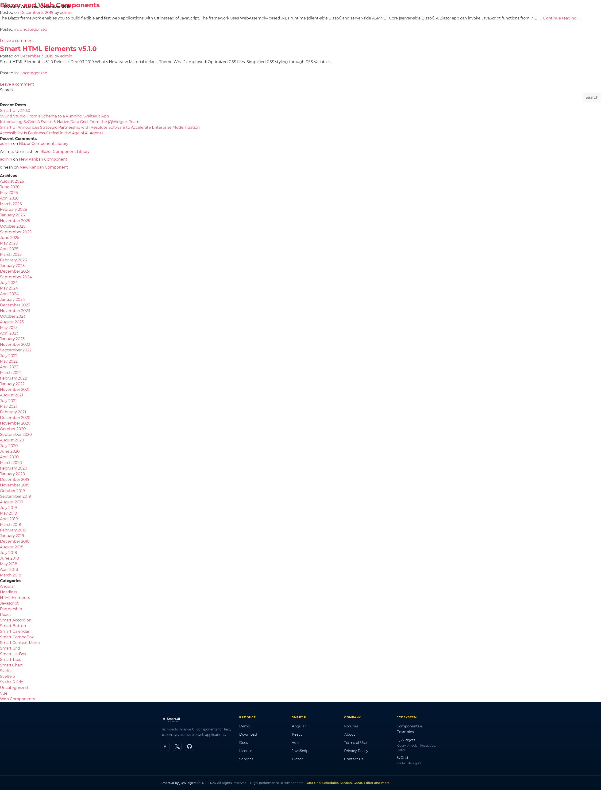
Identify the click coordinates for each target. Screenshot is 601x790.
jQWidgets (406, 740)
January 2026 (12, 215)
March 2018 (10, 575)
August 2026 (12, 181)
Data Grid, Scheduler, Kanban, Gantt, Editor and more (347, 783)
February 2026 (13, 209)
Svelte (6, 671)
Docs (298, 22)
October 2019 (12, 491)
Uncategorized (33, 73)
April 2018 (9, 569)
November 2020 (15, 423)
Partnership (11, 609)
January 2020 (12, 474)
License (325, 22)
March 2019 (10, 524)
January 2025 (12, 265)
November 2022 (15, 344)
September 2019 (15, 496)
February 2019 (13, 530)
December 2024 (15, 271)
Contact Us (353, 759)
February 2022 (13, 378)
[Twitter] (177, 746)
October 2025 (12, 226)
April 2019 (9, 519)
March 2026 (11, 204)
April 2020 (9, 457)
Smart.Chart (11, 665)
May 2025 (9, 243)
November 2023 (15, 310)
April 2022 (9, 367)
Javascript (9, 603)
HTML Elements (15, 597)
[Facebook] (165, 746)
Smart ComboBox (17, 637)
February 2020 (13, 468)
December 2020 (15, 417)
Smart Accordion (15, 620)
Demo (244, 726)
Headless (8, 592)
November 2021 (14, 389)
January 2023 (12, 339)
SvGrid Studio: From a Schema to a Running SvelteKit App (54, 116)
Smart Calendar (14, 631)
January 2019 (12, 536)
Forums (351, 726)
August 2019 (11, 502)
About (349, 734)
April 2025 (9, 249)
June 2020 (10, 451)
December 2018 (15, 541)
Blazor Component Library (43, 143)
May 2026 (9, 192)
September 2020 (16, 434)
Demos (265, 23)
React (5, 614)
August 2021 (11, 395)
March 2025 (11, 254)
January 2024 (12, 299)
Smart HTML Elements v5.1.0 (48, 49)
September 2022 (15, 350)
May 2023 (9, 327)
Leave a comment (17, 84)
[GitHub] (189, 746)
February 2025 (13, 260)
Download (357, 22)
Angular (7, 586)
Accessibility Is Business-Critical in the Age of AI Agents (51, 133)
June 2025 (9, 237)
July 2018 (8, 552)
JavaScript (301, 751)
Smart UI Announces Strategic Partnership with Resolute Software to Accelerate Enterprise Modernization (100, 127)
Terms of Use (355, 742)
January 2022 (12, 384)
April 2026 (9, 198)
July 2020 (9, 446)
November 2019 (15, 485)
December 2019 (15, 479)
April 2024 (9, 294)
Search (6, 90)
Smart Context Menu (20, 642)
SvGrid (402, 757)
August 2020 (12, 440)
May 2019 (8, 513)
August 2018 (11, 547)
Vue (4, 693)
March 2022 (11, 372)
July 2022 (8, 356)
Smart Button (13, 626)
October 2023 (12, 316)
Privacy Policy (356, 751)
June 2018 (9, 558)
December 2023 (15, 305)
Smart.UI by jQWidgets (178, 783)
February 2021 (13, 412)
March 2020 (11, 462)
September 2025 (15, 232)
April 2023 (9, 333)
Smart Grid (10, 648)
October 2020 (13, 429)
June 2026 (9, 187)
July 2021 (8, 401)
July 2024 (9, 282)
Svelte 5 (7, 676)
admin (66, 56)
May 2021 (8, 406)
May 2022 (9, 361)
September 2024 (16, 277)
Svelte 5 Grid (11, 682)
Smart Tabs (10, 659)
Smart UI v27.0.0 (15, 110)
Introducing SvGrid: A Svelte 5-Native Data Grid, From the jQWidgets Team (69, 122)
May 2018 (8, 564)
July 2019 (8, 507)
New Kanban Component (43, 159)
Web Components (17, 699)
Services (246, 759)
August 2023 (12, 322)
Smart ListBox (13, 654)
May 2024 (9, 288)
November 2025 (15, 220)
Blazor (297, 759)
